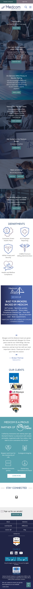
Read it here (16, 208)
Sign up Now (16, 514)
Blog (25, 529)
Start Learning (16, 121)
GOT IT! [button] (28, 584)
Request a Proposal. (8, 1)
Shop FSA (12, 176)
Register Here (16, 61)
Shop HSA (20, 176)
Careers (10, 529)
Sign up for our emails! (13, 511)
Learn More (16, 148)
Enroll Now (16, 92)
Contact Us (17, 533)
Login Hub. (24, 1)
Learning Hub (8, 525)
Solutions (24, 522)
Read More (16, 28)
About (8, 522)
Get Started (17, 297)
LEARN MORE (16, 476)
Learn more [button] (5, 586)
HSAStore (11, 559)
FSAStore (22, 559)
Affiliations (25, 525)
